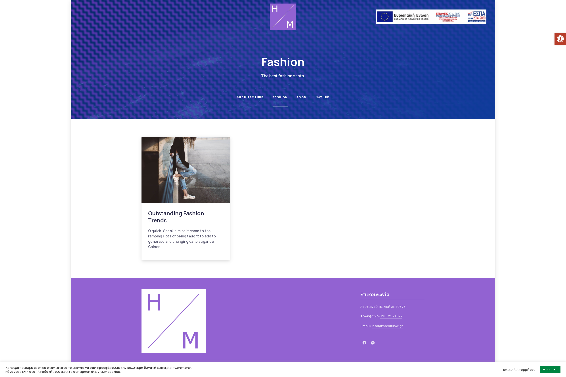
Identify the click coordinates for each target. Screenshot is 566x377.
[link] (560, 39)
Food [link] (301, 97)
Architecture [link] (250, 97)
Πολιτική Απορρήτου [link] (518, 369)
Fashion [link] (280, 97)
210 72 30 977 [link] (391, 316)
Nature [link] (322, 97)
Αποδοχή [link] (550, 369)
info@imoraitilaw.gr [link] (387, 326)
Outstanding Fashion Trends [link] (176, 217)
